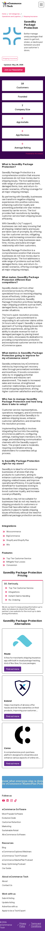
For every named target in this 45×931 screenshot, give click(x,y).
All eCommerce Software (14, 834)
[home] (12, 5)
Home (4, 14)
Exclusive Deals (9, 818)
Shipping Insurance (30, 16)
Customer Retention (11, 822)
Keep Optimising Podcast (14, 864)
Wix (8, 544)
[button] (39, 4)
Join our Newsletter (13, 70)
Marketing (6, 826)
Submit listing (8, 898)
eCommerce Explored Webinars (17, 851)
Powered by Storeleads (34, 154)
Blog (4, 847)
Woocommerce (13, 531)
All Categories (14, 14)
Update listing (8, 902)
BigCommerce (13, 536)
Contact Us (7, 885)
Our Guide (6, 868)
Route (7, 654)
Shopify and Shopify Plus (17, 540)
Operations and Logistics (11, 16)
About (5, 881)
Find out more (12, 669)
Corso (7, 748)
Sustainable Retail (10, 830)
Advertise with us (10, 906)
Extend (8, 701)
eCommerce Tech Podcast (14, 856)
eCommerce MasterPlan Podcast (17, 860)
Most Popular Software (12, 814)
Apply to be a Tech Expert (14, 910)
